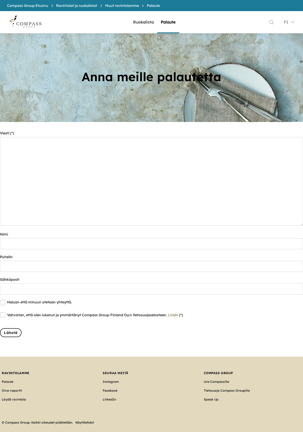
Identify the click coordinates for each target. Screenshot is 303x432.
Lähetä (11, 332)
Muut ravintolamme (122, 5)
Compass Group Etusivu (27, 5)
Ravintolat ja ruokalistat (76, 5)
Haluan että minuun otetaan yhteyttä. (39, 302)
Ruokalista (143, 22)
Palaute (168, 22)
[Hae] (271, 22)
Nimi (4, 234)
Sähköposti (9, 279)
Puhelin (6, 257)
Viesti (4, 133)
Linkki (173, 315)
